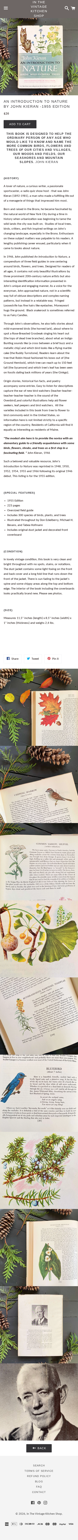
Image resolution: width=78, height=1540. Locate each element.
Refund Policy (39, 1476)
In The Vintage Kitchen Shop (39, 9)
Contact (39, 1492)
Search (39, 1465)
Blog (39, 1481)
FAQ (39, 1486)
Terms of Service (38, 1470)
